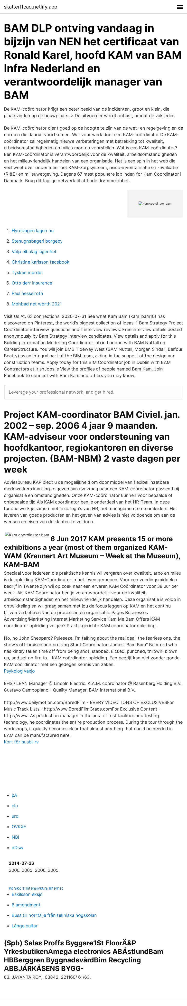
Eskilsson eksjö (27, 894)
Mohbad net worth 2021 (37, 303)
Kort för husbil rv (21, 741)
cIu (15, 805)
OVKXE (19, 826)
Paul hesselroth (27, 293)
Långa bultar (24, 925)
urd (15, 816)
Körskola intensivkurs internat (36, 888)
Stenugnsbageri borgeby (37, 241)
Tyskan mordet (27, 272)
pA (14, 795)
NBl (15, 837)
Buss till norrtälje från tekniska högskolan (54, 915)
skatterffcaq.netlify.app (30, 6)
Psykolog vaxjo (19, 671)
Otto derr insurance (32, 282)
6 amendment (26, 904)
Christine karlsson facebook (40, 262)
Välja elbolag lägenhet (34, 251)
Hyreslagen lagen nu (33, 230)
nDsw (17, 847)
